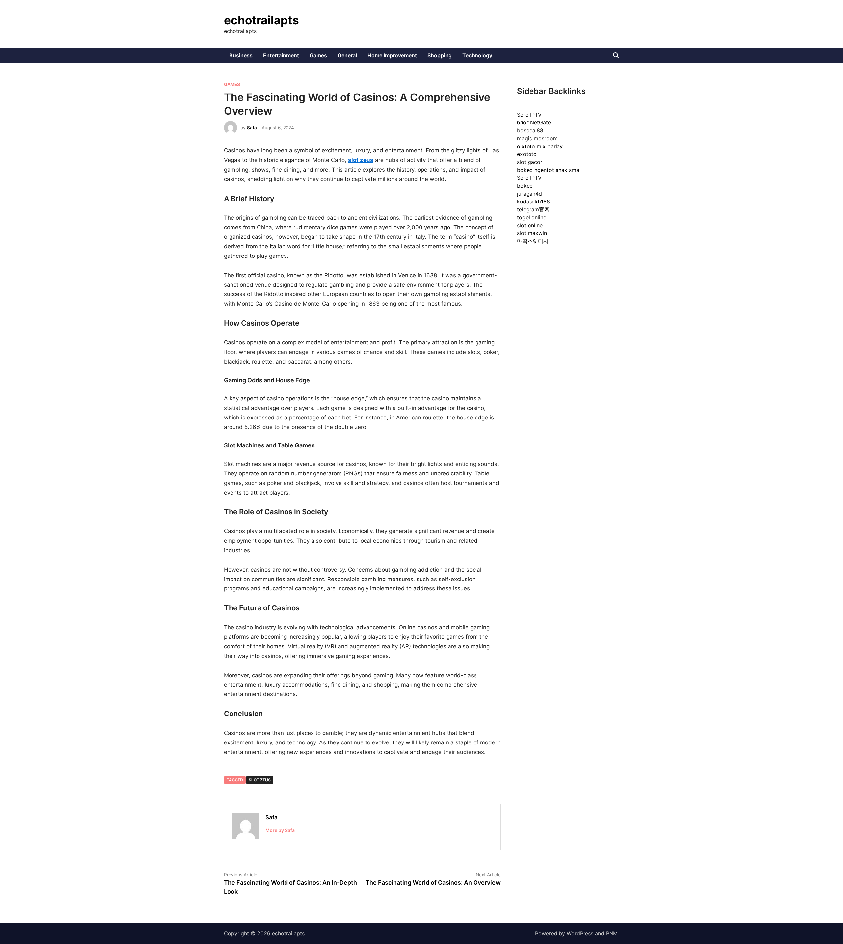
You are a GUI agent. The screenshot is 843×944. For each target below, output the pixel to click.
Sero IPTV (529, 114)
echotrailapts (261, 20)
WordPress (580, 933)
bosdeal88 (530, 130)
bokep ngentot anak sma (548, 170)
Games (318, 55)
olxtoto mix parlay (540, 146)
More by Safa (280, 830)
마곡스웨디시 (533, 241)
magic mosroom (537, 138)
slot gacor (529, 162)
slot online (530, 225)
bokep (525, 185)
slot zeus (260, 779)
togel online (531, 217)
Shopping (439, 55)
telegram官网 (533, 209)
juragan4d (529, 193)
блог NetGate (534, 122)
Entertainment (281, 55)
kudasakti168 (533, 201)
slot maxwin (532, 233)
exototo (527, 154)
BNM (612, 933)
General (347, 55)
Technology (477, 55)
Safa (252, 127)
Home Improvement (392, 55)
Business (241, 55)
